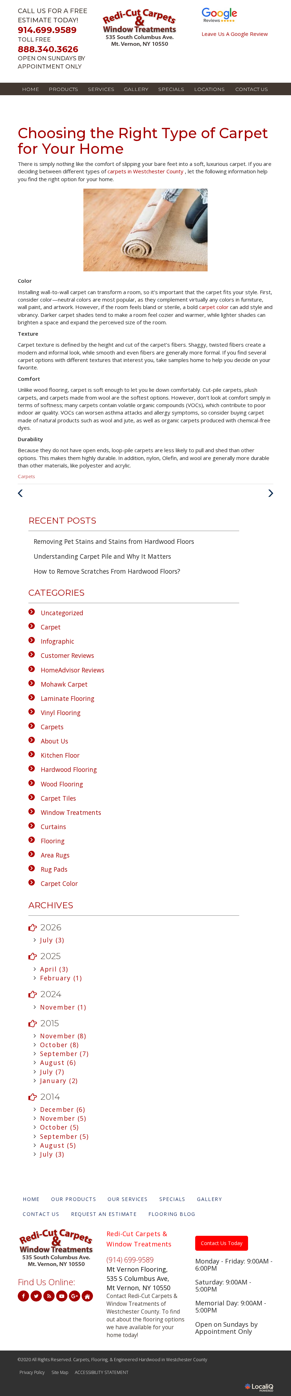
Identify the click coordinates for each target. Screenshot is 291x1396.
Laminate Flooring (67, 698)
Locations (209, 89)
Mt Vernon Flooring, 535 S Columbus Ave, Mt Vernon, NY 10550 (138, 1278)
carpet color (214, 306)
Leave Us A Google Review (235, 34)
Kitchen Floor (60, 755)
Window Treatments (71, 812)
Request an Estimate (104, 1214)
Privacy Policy (32, 1372)
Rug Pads (54, 869)
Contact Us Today (221, 1243)
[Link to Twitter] (36, 1296)
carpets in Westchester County (146, 171)
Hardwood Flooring (69, 769)
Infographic (57, 641)
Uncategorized (62, 612)
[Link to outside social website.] (87, 1296)
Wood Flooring (62, 784)
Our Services (128, 1199)
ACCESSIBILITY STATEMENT (101, 1372)
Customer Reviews (67, 655)
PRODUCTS (63, 89)
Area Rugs (55, 855)
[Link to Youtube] (61, 1296)
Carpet (51, 627)
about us (54, 741)
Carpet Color (59, 883)
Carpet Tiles (58, 798)
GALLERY (136, 89)
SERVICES (101, 89)
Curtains (53, 826)
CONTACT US (251, 89)
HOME (30, 89)
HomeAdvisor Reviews (72, 670)
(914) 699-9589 (130, 1260)
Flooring (53, 841)
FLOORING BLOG (172, 1214)
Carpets (26, 476)
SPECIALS (171, 89)
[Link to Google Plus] (74, 1296)
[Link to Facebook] (23, 1296)
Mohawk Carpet (64, 684)
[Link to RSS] (49, 1296)
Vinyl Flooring (61, 712)
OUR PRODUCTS (73, 1199)
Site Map (59, 1372)
